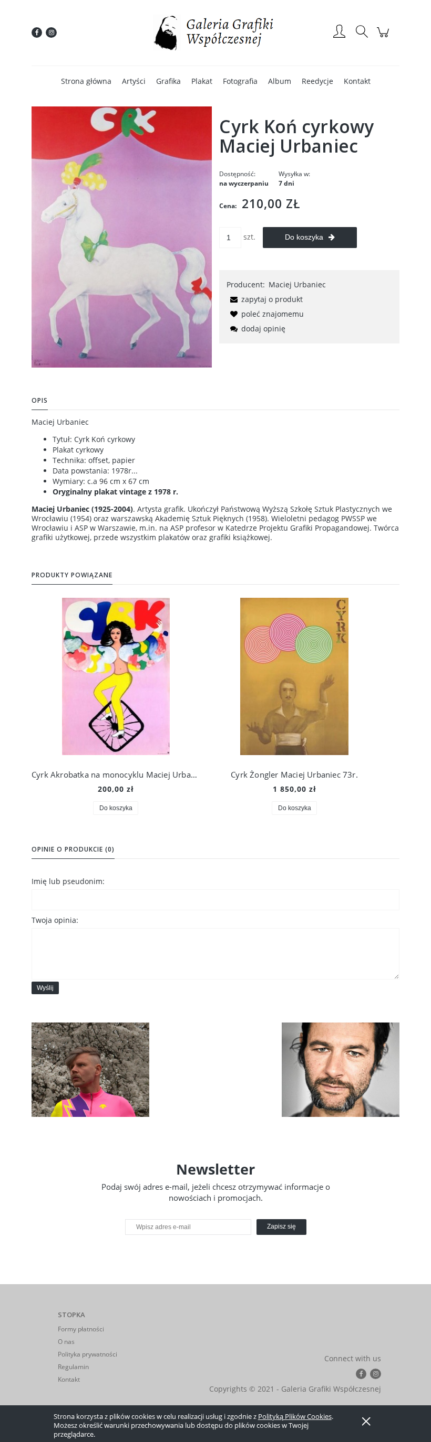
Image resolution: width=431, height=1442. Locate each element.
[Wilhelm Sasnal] (340, 1069)
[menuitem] (86, 81)
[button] (265, 299)
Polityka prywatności (87, 1354)
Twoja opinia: (55, 920)
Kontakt (69, 1379)
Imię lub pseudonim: (68, 881)
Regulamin (73, 1366)
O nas (66, 1341)
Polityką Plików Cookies (295, 1416)
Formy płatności (81, 1329)
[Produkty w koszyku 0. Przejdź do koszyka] (384, 37)
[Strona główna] (215, 32)
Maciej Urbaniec (297, 284)
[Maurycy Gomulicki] (90, 1069)
